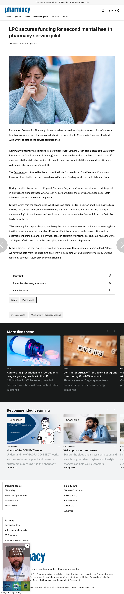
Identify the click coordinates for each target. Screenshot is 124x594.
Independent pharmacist (16, 530)
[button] (114, 331)
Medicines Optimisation (16, 495)
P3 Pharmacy (11, 535)
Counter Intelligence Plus (16, 545)
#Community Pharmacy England (46, 315)
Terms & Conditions (73, 490)
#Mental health (18, 315)
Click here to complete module (18, 551)
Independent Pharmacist (68, 580)
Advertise (68, 510)
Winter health (11, 505)
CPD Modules (12, 446)
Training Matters (12, 525)
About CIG (69, 505)
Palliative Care (11, 500)
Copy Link (18, 276)
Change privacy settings (11, 592)
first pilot (19, 172)
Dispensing (10, 490)
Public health (28, 300)
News (14, 300)
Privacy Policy (70, 495)
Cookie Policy (70, 500)
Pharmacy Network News (17, 540)
